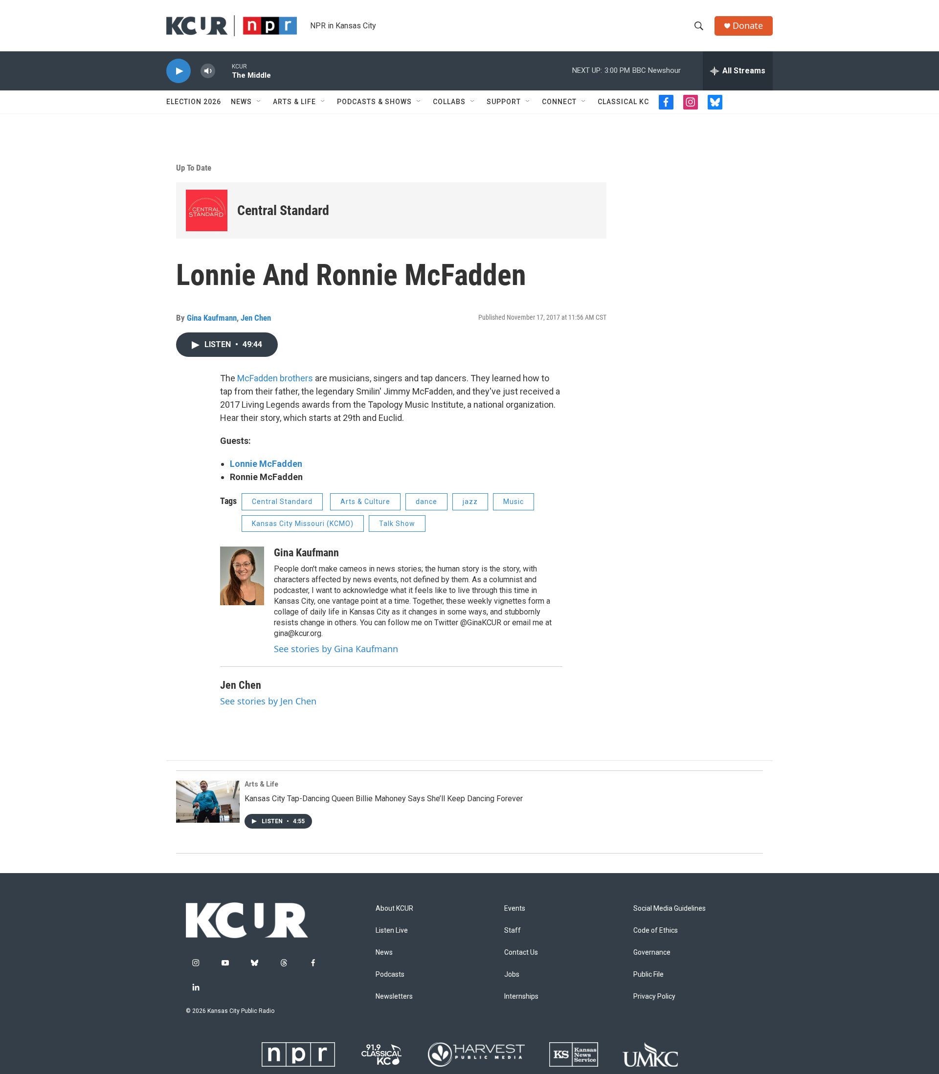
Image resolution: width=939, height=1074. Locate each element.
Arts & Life (294, 102)
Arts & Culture (365, 501)
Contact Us (521, 952)
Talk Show (397, 523)
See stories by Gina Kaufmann (336, 649)
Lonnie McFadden (266, 464)
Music (513, 501)
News (241, 102)
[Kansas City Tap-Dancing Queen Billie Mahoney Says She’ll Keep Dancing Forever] (208, 802)
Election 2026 (193, 102)
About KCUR (394, 908)
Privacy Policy (654, 996)
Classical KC (623, 102)
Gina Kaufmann (212, 318)
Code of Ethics (655, 930)
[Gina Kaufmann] (242, 576)
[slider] (223, 71)
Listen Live (392, 930)
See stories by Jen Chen (268, 701)
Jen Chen (256, 318)
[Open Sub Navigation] (259, 102)
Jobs (511, 974)
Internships (521, 996)
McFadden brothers (275, 378)
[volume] (208, 71)
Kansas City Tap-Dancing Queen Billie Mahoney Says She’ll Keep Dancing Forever (384, 798)
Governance (652, 952)
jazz (470, 501)
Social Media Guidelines (669, 908)
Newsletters (394, 996)
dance (426, 501)
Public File (648, 974)
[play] (178, 71)
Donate (748, 26)
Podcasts (390, 974)
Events (514, 908)
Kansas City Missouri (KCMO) (303, 523)
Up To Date (193, 168)
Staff (512, 930)
